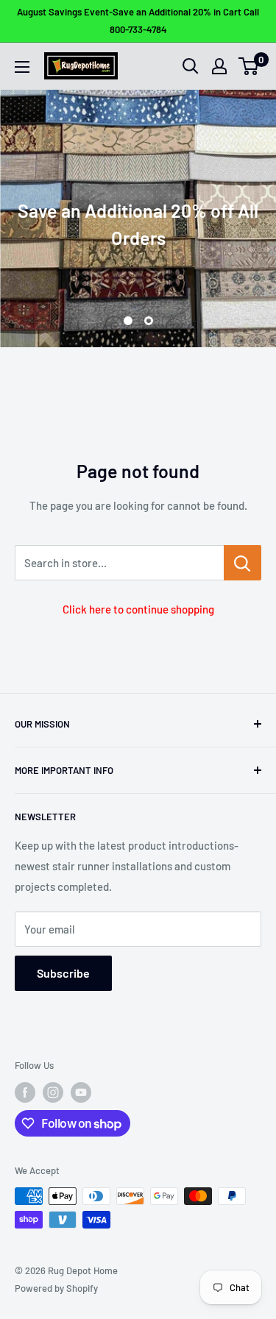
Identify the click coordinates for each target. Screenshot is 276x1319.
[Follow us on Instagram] (53, 1092)
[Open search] (191, 66)
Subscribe (63, 973)
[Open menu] (22, 67)
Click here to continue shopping (138, 609)
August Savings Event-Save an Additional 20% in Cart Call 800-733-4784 (138, 20)
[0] (249, 66)
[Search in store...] (242, 562)
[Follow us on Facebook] (25, 1092)
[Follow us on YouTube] (81, 1092)
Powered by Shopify (56, 1288)
